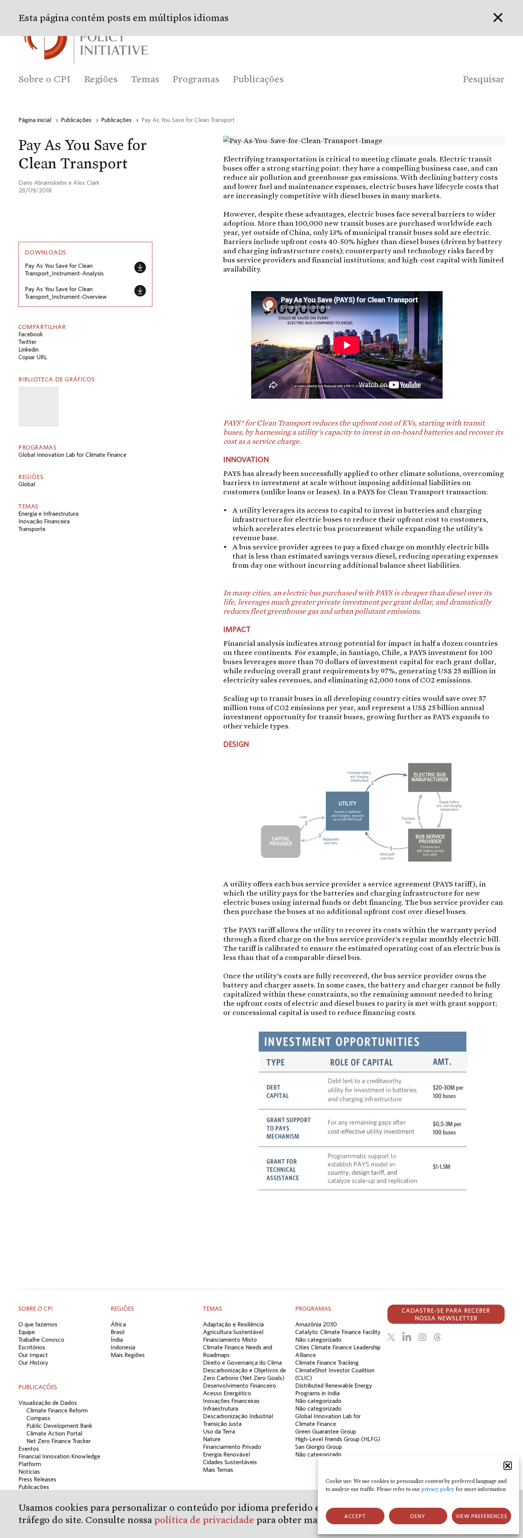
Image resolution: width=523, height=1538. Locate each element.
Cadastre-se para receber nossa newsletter (446, 1314)
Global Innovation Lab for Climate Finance (72, 454)
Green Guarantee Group (325, 1431)
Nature (212, 1438)
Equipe (26, 1331)
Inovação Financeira (44, 521)
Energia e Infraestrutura (48, 513)
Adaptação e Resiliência (233, 1324)
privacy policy (437, 1489)
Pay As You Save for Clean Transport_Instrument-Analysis (64, 269)
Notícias (29, 1471)
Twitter (27, 341)
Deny (417, 1516)
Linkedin (28, 349)
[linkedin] (406, 1337)
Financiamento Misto (230, 1339)
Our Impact (33, 1354)
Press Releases (37, 1479)
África (118, 1324)
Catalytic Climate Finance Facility (338, 1331)
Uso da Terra (219, 1431)
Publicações (33, 1486)
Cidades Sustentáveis (230, 1461)
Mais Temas (218, 1469)
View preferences (481, 1516)
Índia (117, 1339)
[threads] (437, 1337)
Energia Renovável (226, 1454)
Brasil (117, 1331)
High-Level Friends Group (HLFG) (337, 1438)
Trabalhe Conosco (41, 1339)
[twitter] (391, 1337)
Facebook (30, 334)
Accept (355, 1516)
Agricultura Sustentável (233, 1331)
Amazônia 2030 (316, 1324)
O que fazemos (37, 1324)
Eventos (28, 1448)
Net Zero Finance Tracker (58, 1440)
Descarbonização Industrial (238, 1416)
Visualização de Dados (47, 1402)
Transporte (32, 528)
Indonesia (123, 1347)
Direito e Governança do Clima (242, 1362)
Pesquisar (484, 79)
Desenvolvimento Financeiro (239, 1385)
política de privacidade (205, 1520)
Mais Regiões (128, 1354)
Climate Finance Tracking (327, 1362)
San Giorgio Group (318, 1446)
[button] (508, 1466)
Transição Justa (222, 1423)
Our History (33, 1362)
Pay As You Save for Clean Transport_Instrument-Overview (66, 292)
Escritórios (31, 1347)
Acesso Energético (227, 1393)
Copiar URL (32, 357)
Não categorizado (318, 1339)
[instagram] (422, 1337)
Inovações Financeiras (231, 1400)
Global (26, 484)
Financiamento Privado (232, 1446)
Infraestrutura (220, 1408)
